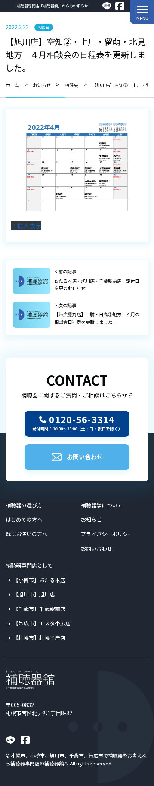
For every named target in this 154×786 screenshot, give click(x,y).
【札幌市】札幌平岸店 (39, 637)
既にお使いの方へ (26, 534)
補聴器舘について (102, 505)
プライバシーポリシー (107, 534)
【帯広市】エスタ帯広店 (42, 623)
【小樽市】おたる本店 (39, 580)
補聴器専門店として (29, 565)
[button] (142, 12)
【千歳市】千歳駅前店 (39, 609)
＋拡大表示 (26, 225)
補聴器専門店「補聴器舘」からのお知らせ (52, 6)
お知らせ (91, 519)
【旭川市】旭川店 (34, 594)
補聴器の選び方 (24, 505)
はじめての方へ (24, 519)
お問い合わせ (85, 456)
